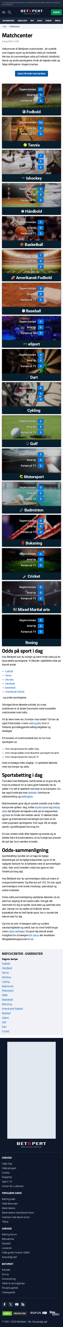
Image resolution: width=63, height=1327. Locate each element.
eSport (5, 1018)
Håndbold (10, 683)
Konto (56, 12)
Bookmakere (8, 20)
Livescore (7, 1248)
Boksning (7, 1004)
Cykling (6, 982)
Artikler (6, 1173)
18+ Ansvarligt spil (37, 1321)
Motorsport (8, 990)
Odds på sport (9, 1168)
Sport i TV (7, 1181)
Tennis (8, 675)
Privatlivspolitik (10, 1288)
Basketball (10, 687)
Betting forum (9, 1234)
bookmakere (41, 807)
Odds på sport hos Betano (31, 73)
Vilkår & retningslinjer (13, 1283)
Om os (5, 1274)
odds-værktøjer (16, 931)
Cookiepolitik (8, 1292)
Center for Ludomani (13, 1186)
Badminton (8, 986)
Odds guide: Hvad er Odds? (16, 1252)
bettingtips (27, 796)
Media (57, 20)
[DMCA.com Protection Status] (15, 1313)
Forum (48, 20)
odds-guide (35, 723)
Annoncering (8, 1279)
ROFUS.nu (31, 2)
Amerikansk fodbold (14, 691)
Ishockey (9, 679)
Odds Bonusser (10, 1203)
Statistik (6, 1243)
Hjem (5, 26)
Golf (4, 1022)
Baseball (6, 1013)
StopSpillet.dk (8, 4)
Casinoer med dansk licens (16, 1217)
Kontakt (6, 1270)
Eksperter (7, 1177)
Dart (4, 1027)
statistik (32, 792)
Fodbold (9, 671)
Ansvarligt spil (9, 1257)
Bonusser (22, 20)
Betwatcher (8, 1239)
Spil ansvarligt (10, 2)
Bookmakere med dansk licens (18, 1212)
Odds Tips (7, 1164)
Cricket (5, 1031)
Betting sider (9, 1199)
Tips (32, 20)
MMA (5, 995)
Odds (39, 20)
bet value (33, 935)
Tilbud (5, 1221)
